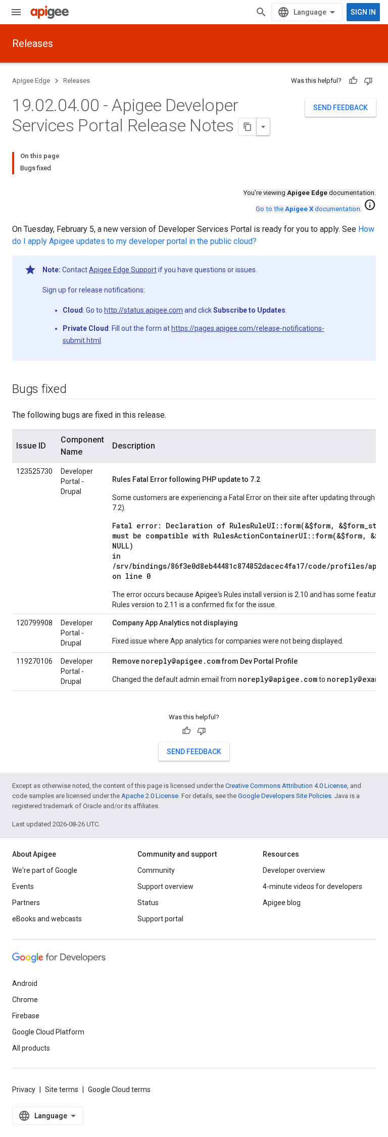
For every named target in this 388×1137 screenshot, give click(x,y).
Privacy (23, 1089)
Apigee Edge (31, 80)
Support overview (165, 886)
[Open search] (261, 12)
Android (24, 983)
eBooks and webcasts (47, 919)
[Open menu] (16, 12)
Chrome (25, 1000)
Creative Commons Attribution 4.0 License (286, 785)
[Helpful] (353, 80)
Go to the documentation (308, 209)
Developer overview (294, 870)
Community (156, 870)
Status (148, 903)
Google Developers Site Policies (284, 796)
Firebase (25, 1016)
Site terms (61, 1089)
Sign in (363, 12)
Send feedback (340, 108)
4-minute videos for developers (312, 886)
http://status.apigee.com (143, 310)
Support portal (160, 919)
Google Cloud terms (119, 1089)
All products (31, 1048)
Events (23, 886)
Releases (32, 43)
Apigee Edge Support (123, 270)
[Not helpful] (368, 80)
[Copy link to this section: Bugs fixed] (77, 390)
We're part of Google (44, 870)
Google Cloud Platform (48, 1032)
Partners (26, 903)
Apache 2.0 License (149, 796)
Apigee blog (282, 903)
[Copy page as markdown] (247, 126)
